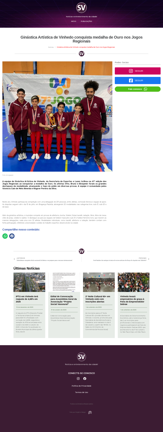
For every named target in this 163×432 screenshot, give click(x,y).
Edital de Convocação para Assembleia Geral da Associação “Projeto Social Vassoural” (64, 300)
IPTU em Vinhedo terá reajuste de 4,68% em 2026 (27, 299)
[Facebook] (85, 378)
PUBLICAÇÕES (86, 21)
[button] (5, 236)
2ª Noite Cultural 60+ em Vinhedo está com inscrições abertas (97, 299)
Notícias (51, 47)
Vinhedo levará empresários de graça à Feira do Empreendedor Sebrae (132, 300)
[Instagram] (78, 378)
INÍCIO (73, 21)
